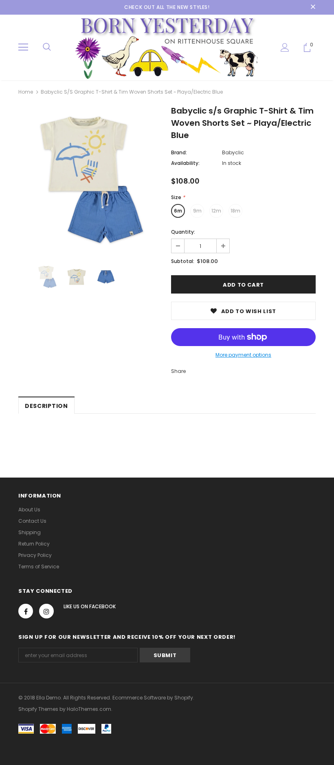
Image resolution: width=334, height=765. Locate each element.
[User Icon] (285, 47)
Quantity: (183, 231)
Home (25, 91)
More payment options (243, 354)
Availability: (185, 163)
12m (216, 210)
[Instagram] (46, 611)
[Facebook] (25, 611)
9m (197, 210)
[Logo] (167, 47)
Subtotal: (182, 261)
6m (178, 210)
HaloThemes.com (89, 709)
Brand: (179, 152)
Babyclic (233, 152)
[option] (90, 179)
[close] (313, 7)
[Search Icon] (47, 47)
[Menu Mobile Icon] (23, 47)
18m (235, 210)
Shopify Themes (38, 709)
